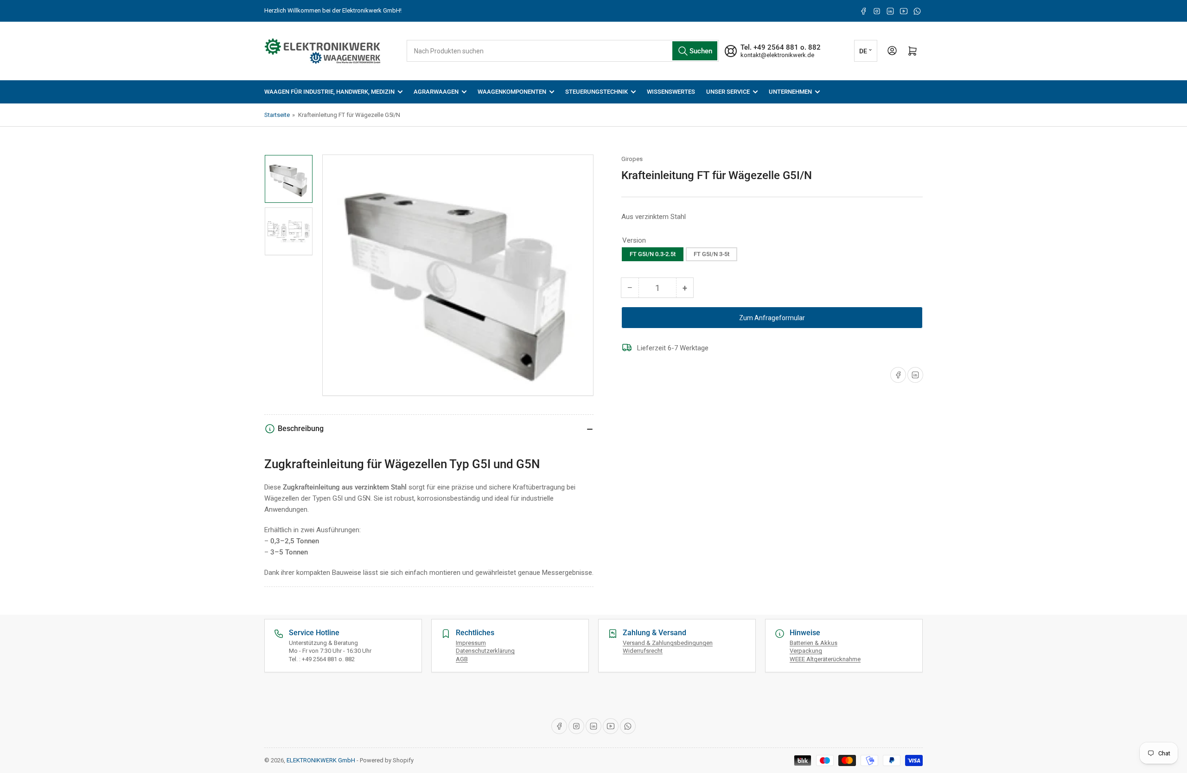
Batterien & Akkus (813, 642)
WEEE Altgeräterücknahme (825, 659)
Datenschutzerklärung (485, 650)
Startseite (277, 114)
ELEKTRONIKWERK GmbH (321, 760)
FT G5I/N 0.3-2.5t (653, 254)
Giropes (632, 158)
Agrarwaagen (436, 91)
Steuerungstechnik (596, 91)
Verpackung (806, 650)
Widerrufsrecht (643, 650)
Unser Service (728, 91)
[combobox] (562, 51)
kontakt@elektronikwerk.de (777, 55)
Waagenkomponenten (512, 91)
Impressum (471, 642)
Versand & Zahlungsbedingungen (668, 642)
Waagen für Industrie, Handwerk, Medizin (329, 91)
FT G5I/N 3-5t (711, 254)
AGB (462, 659)
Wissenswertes (671, 91)
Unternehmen (790, 91)
